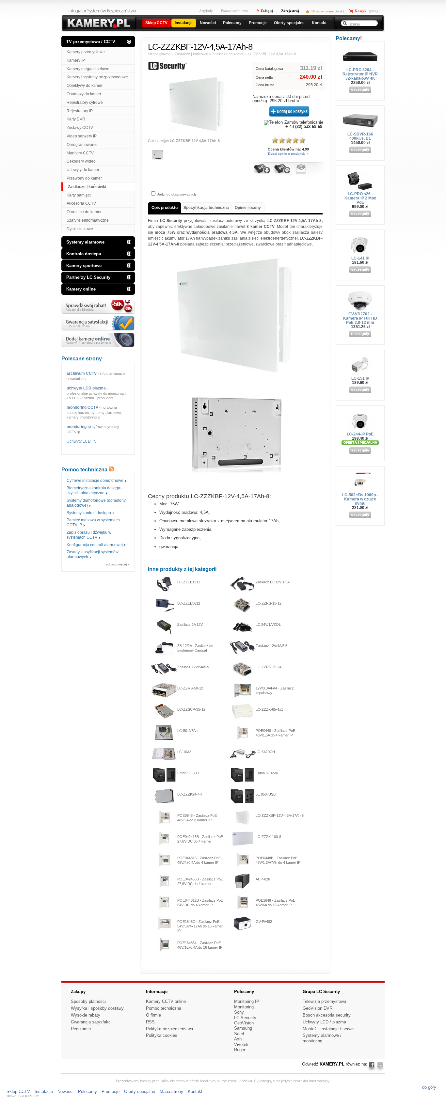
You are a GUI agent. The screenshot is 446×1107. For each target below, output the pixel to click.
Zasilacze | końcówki (87, 186)
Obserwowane (322, 11)
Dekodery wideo (81, 161)
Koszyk (360, 11)
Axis (238, 1038)
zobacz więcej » (118, 564)
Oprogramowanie (82, 144)
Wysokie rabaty (85, 1015)
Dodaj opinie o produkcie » (288, 153)
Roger (239, 1049)
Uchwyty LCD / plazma (324, 1022)
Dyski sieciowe (80, 229)
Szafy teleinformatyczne (88, 220)
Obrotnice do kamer (84, 212)
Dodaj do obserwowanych (175, 194)
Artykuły (206, 11)
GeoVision (244, 1022)
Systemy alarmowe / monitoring (322, 1038)
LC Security (245, 1017)
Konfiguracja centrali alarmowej (95, 545)
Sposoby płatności (88, 1001)
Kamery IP (76, 60)
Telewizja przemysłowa (324, 1001)
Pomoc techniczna (234, 11)
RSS (150, 1022)
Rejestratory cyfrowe (85, 102)
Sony (239, 1012)
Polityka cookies (161, 1035)
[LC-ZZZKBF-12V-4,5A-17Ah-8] (197, 131)
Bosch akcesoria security (327, 1015)
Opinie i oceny (248, 207)
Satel (239, 1033)
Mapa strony (171, 1091)
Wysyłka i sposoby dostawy (97, 1008)
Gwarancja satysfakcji (92, 1022)
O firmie (153, 1015)
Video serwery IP (82, 136)
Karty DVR (76, 119)
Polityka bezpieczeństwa (169, 1028)
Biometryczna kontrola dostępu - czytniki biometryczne (95, 490)
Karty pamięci (79, 195)
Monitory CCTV (80, 153)
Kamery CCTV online (166, 1001)
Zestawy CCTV (80, 127)
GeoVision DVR (317, 1008)
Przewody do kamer (84, 178)
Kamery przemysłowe (86, 52)
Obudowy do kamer (84, 94)
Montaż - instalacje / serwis (329, 1028)
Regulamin (81, 1028)
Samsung (243, 1028)
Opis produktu (164, 207)
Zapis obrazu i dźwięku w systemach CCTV (89, 535)
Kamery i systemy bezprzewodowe (97, 77)
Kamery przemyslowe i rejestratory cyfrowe (98, 23)
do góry (429, 1087)
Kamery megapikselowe (88, 69)
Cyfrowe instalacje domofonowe (95, 480)
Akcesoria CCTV (81, 203)
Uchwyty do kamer (83, 169)
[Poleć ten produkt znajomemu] (301, 173)
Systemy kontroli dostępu (89, 513)
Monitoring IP (246, 1001)
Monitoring (244, 1006)
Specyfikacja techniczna (206, 207)
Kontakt (195, 1091)
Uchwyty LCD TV (82, 441)
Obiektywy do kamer (85, 85)
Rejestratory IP (80, 111)
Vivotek (241, 1044)
